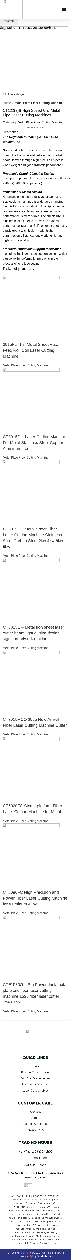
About (35, 1117)
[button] (64, 9)
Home (35, 1066)
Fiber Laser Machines (35, 1084)
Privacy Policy (35, 1130)
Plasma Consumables (35, 1072)
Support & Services (35, 1124)
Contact (35, 1111)
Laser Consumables (35, 1090)
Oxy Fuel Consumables (35, 1078)
